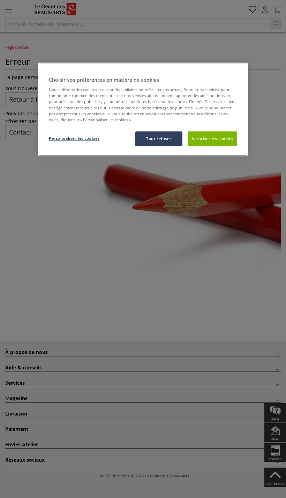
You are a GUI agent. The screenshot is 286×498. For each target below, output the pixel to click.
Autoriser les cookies (212, 138)
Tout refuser (158, 138)
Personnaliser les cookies (74, 138)
